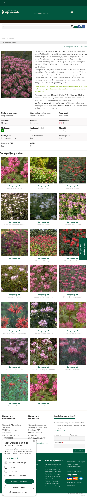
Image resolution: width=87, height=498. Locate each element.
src (72, 26)
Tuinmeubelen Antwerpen (53, 486)
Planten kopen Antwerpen (75, 469)
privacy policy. (59, 430)
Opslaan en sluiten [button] (19, 481)
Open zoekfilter (9, 42)
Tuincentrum (41, 496)
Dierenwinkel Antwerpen (53, 464)
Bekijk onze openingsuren (38, 443)
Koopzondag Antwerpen (53, 472)
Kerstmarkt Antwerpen (52, 469)
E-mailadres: (58, 442)
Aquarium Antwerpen (52, 481)
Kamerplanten (49, 496)
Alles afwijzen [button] (19, 487)
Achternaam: (74, 435)
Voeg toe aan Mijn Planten (76, 46)
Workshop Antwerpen (52, 479)
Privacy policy (71, 486)
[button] (19, 492)
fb (79, 26)
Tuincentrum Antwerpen (53, 474)
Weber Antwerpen (73, 464)
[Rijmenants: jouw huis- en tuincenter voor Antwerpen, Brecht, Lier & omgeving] (10, 12)
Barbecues (56, 496)
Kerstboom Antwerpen (74, 471)
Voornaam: (57, 435)
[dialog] (19, 467)
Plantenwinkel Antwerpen (53, 476)
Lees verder (15, 458)
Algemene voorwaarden (74, 482)
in (83, 26)
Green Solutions (72, 493)
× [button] (34, 441)
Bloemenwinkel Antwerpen (53, 467)
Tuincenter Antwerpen (74, 466)
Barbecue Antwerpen (52, 483)
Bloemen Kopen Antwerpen (76, 462)
